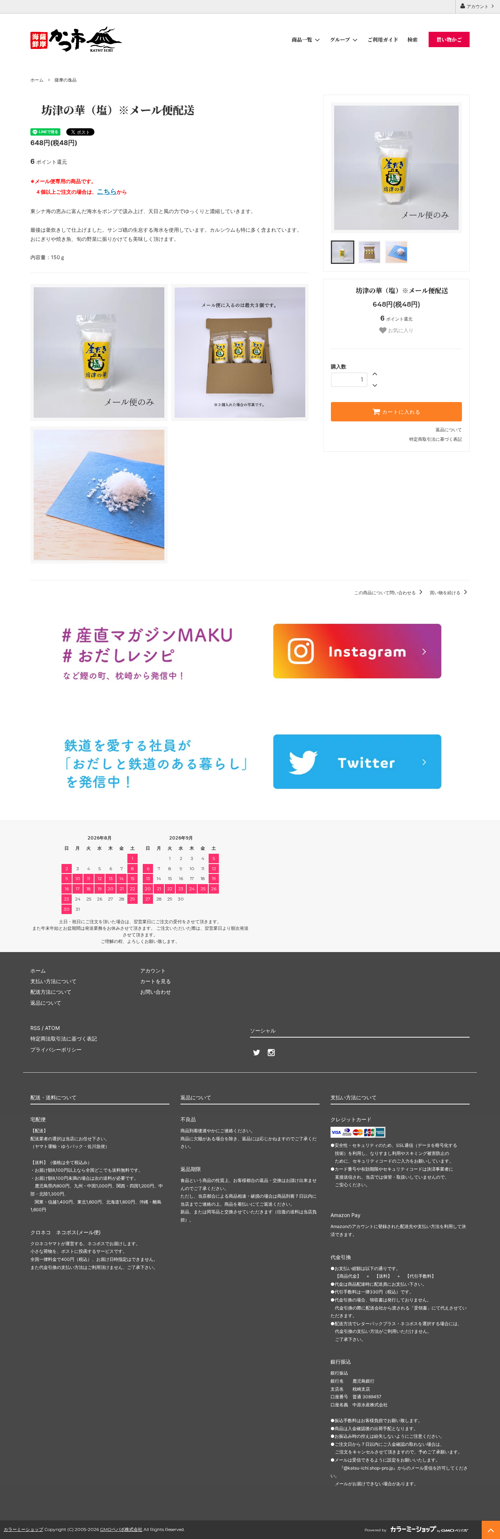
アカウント (478, 6)
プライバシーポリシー (56, 1049)
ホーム (37, 80)
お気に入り (400, 330)
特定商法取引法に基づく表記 (63, 1038)
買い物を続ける (446, 592)
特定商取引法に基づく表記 (435, 439)
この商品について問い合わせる (385, 592)
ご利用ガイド (382, 39)
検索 (412, 39)
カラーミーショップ (23, 1529)
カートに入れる (400, 412)
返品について (449, 429)
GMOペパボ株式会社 (121, 1529)
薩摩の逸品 (66, 80)
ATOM (52, 1028)
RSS (35, 1028)
